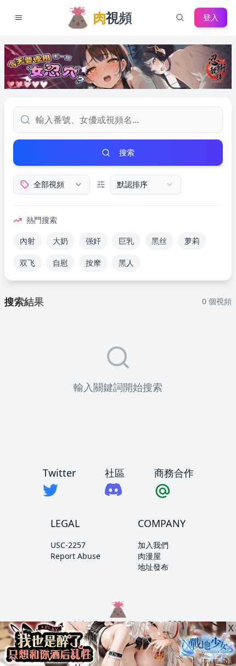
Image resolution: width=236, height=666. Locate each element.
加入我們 (153, 545)
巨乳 (126, 241)
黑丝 (159, 241)
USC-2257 (68, 545)
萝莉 (192, 241)
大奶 (60, 241)
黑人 (126, 263)
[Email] (174, 490)
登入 (210, 17)
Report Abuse (75, 556)
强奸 (93, 241)
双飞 (27, 263)
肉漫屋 (149, 556)
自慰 (60, 263)
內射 (27, 241)
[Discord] (115, 489)
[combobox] (51, 184)
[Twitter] (59, 490)
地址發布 (153, 567)
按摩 (93, 263)
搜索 (126, 152)
